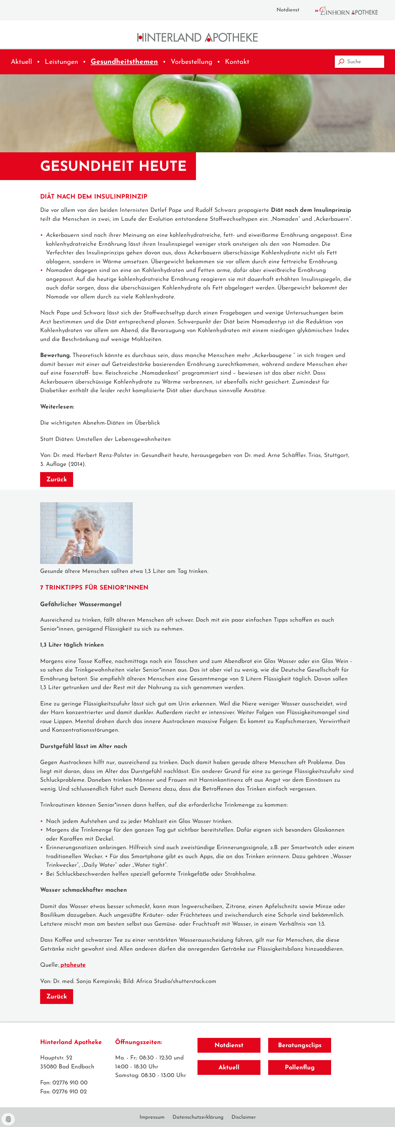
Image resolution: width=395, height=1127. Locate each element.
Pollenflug (300, 1068)
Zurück (56, 480)
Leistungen (61, 62)
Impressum (151, 1117)
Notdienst (287, 10)
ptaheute (72, 965)
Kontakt (237, 62)
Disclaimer (243, 1117)
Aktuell (21, 62)
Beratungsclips (300, 1046)
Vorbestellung (191, 62)
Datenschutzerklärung (198, 1117)
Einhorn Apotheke (351, 10)
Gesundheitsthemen (124, 62)
